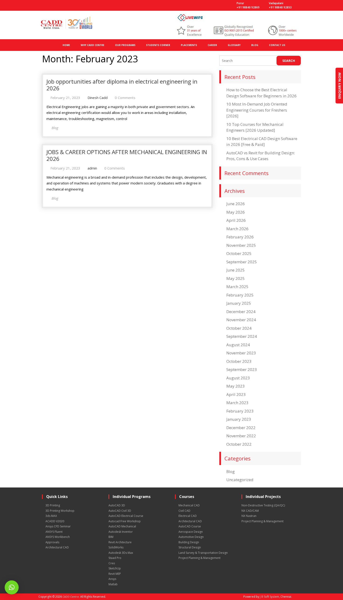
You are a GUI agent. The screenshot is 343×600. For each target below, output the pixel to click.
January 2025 (238, 303)
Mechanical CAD (189, 505)
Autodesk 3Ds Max (120, 553)
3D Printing (53, 505)
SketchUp (114, 568)
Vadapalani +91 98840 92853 (280, 5)
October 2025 (239, 253)
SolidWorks (115, 547)
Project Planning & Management (199, 558)
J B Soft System (269, 597)
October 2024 (239, 328)
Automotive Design (191, 537)
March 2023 (237, 402)
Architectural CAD (57, 547)
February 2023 (240, 411)
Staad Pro (114, 558)
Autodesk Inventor (120, 532)
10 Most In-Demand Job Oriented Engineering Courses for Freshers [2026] (256, 110)
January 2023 (238, 419)
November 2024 (241, 319)
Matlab (113, 584)
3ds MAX (51, 516)
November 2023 (241, 353)
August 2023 (238, 378)
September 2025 (241, 262)
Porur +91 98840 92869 (248, 5)
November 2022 (241, 435)
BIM (110, 537)
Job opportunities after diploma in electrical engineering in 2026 (121, 85)
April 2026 (236, 220)
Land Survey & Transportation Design (203, 553)
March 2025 (237, 286)
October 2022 (239, 444)
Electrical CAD (187, 516)
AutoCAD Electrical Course (125, 516)
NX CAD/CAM (250, 511)
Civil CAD (184, 511)
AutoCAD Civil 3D (119, 511)
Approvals (52, 542)
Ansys (112, 579)
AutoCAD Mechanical (122, 526)
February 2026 (240, 237)
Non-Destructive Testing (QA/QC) (263, 505)
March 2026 (237, 228)
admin (92, 168)
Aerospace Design (190, 532)
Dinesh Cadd (98, 97)
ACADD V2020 (55, 521)
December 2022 (241, 427)
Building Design (188, 542)
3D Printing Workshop (60, 511)
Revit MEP (114, 574)
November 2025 (241, 245)
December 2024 (241, 311)
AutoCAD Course (189, 526)
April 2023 (236, 394)
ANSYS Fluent (54, 532)
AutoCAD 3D (116, 505)
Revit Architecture (120, 542)
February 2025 (240, 295)
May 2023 (235, 386)
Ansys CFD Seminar (58, 526)
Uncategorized (239, 479)
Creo (111, 563)
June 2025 (235, 270)
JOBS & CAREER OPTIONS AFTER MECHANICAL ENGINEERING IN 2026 (126, 155)
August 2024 (238, 344)
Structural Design (189, 547)
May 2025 (235, 278)
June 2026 (235, 203)
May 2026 (235, 212)
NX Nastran (249, 516)
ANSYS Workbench (58, 537)
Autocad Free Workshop (124, 521)
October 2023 (239, 361)
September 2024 (241, 336)
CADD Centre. (71, 596)
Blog (230, 471)
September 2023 (241, 369)
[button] (12, 587)
